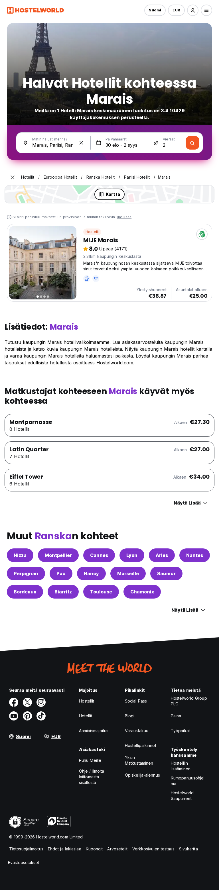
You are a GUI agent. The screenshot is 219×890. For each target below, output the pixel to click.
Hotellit (85, 715)
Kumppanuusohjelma (188, 780)
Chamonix (142, 592)
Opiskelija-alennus (142, 775)
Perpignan (26, 573)
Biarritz (63, 592)
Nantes (194, 555)
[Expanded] (12, 177)
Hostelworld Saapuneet (182, 795)
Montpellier (58, 555)
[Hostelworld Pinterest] (27, 715)
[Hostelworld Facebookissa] (13, 702)
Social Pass (136, 701)
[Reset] (81, 143)
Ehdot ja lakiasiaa (64, 848)
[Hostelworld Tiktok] (41, 715)
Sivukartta (188, 848)
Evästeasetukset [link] (23, 862)
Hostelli (92, 232)
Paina (176, 715)
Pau (61, 573)
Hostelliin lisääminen (180, 766)
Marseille (128, 573)
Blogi (130, 715)
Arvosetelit (117, 848)
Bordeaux (25, 592)
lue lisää (124, 217)
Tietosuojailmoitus (26, 848)
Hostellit (86, 701)
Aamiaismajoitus (94, 730)
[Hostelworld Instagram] (41, 702)
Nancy (91, 573)
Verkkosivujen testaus (153, 848)
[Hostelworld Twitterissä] (27, 702)
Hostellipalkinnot (140, 745)
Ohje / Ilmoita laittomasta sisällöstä (91, 777)
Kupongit (94, 848)
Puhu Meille (90, 760)
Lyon (131, 555)
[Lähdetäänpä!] (192, 143)
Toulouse (101, 592)
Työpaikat (180, 730)
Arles (162, 555)
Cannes (99, 555)
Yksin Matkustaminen (139, 760)
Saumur (166, 573)
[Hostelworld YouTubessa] (13, 715)
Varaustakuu (136, 730)
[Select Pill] (192, 10)
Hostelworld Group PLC (189, 701)
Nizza (20, 555)
